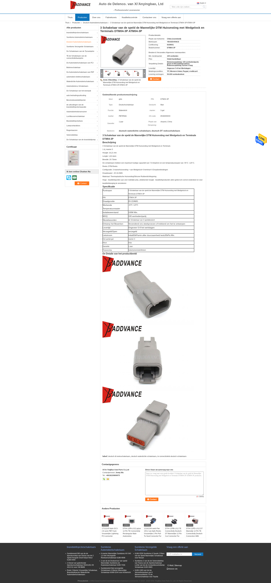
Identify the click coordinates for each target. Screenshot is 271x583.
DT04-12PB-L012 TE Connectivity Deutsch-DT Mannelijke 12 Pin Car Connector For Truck (173, 534)
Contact (156, 79)
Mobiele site (173, 569)
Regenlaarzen (71, 130)
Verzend (197, 554)
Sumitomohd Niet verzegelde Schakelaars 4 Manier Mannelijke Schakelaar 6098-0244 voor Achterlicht (116, 570)
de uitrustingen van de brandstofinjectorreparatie (76, 106)
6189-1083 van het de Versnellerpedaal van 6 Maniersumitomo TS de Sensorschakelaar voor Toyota (146, 573)
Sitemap (178, 565)
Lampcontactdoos (73, 126)
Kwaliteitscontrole (129, 17)
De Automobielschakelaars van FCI (79, 63)
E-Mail (170, 565)
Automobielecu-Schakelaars (77, 86)
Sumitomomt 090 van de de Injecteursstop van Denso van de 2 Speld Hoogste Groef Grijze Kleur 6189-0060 (80, 557)
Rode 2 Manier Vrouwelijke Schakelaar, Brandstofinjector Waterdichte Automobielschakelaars (82, 572)
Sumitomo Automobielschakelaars (79, 37)
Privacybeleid (83, 581)
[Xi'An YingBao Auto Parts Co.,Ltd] (80, 5)
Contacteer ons (149, 17)
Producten (82, 17)
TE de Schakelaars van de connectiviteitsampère (76, 57)
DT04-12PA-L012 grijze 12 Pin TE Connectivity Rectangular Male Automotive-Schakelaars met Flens (132, 534)
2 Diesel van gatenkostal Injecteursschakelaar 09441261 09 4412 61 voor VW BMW (80, 565)
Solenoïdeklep (72, 135)
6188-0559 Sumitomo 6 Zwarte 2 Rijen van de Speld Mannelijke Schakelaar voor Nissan (149, 556)
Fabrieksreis (111, 17)
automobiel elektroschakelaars (78, 77)
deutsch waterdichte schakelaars (143, 456)
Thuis (70, 17)
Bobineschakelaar (73, 67)
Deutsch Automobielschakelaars (95, 23)
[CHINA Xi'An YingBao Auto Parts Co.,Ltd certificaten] (73, 158)
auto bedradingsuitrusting (76, 95)
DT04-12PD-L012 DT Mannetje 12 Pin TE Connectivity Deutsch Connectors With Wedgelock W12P (194, 534)
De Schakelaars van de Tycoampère (80, 51)
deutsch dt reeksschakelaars (119, 456)
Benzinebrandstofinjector (76, 100)
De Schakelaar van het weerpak (78, 91)
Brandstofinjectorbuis (74, 121)
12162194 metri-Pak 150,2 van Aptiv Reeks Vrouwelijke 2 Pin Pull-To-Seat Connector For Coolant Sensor (152, 534)
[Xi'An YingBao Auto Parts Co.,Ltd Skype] (104, 479)
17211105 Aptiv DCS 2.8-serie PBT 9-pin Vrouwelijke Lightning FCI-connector (110, 532)
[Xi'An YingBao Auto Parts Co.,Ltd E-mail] (107, 479)
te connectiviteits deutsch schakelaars (172, 456)
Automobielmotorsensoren (76, 112)
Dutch (202, 3)
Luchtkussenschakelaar (75, 116)
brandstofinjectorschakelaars (77, 33)
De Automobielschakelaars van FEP (80, 72)
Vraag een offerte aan (171, 17)
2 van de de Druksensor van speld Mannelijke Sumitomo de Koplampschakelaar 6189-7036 (114, 563)
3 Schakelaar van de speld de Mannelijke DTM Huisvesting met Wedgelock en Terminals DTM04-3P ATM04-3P (122, 82)
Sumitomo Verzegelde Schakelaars (79, 47)
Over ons (96, 17)
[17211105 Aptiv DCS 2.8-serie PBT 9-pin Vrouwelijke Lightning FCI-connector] (111, 520)
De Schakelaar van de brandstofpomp (81, 140)
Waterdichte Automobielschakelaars (80, 81)
